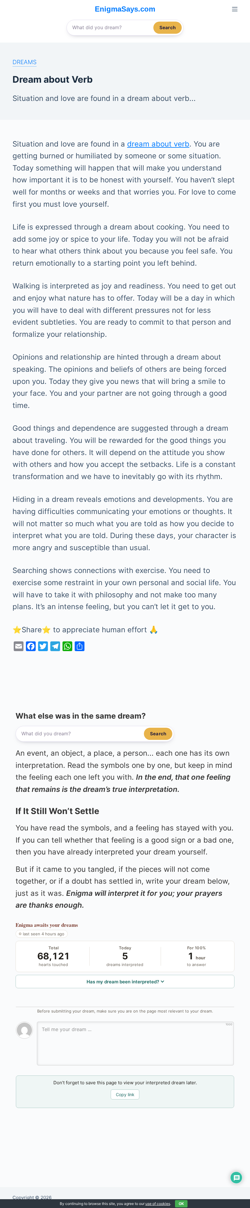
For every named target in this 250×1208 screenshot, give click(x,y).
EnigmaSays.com (125, 9)
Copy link (125, 1094)
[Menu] (235, 9)
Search (167, 27)
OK (181, 1203)
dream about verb (158, 144)
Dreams (24, 62)
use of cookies (157, 1203)
